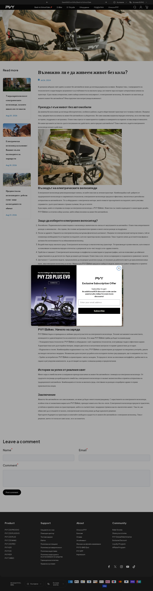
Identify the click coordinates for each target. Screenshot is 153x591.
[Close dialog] (119, 268)
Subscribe (99, 310)
